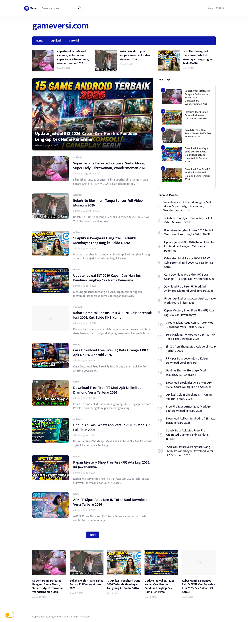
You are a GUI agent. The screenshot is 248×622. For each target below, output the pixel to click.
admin (55, 145)
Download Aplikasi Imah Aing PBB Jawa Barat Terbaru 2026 (191, 421)
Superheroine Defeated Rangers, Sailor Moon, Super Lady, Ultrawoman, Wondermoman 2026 (73, 57)
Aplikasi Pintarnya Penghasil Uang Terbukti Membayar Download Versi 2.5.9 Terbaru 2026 (190, 451)
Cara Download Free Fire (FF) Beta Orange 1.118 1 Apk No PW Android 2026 (110, 352)
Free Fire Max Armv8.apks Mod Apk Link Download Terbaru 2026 (188, 409)
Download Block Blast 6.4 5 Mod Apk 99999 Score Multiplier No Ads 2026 (189, 385)
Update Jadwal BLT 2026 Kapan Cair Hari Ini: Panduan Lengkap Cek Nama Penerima (107, 277)
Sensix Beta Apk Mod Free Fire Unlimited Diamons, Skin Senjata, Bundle (187, 435)
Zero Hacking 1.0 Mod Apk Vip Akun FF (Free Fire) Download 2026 (190, 337)
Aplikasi (56, 40)
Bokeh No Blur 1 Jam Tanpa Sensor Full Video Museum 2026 (135, 55)
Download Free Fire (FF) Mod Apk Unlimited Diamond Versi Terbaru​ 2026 (107, 390)
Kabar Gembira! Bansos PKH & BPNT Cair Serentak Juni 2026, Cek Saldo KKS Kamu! (104, 136)
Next (92, 535)
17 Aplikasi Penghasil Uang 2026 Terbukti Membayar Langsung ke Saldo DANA (197, 57)
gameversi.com (60, 26)
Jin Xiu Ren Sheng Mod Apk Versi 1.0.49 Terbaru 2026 (191, 349)
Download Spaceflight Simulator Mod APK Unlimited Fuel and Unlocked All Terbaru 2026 (197, 155)
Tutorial (74, 40)
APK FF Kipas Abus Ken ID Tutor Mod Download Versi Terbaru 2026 (110, 502)
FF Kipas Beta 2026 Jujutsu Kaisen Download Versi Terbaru (187, 361)
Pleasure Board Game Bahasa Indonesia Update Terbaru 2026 (196, 115)
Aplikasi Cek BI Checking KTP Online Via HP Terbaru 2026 (189, 397)
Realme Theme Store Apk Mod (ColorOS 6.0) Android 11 (186, 373)
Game (39, 40)
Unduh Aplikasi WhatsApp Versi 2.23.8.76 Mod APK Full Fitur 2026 (112, 427)
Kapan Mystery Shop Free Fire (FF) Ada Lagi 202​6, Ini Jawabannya (111, 464)
